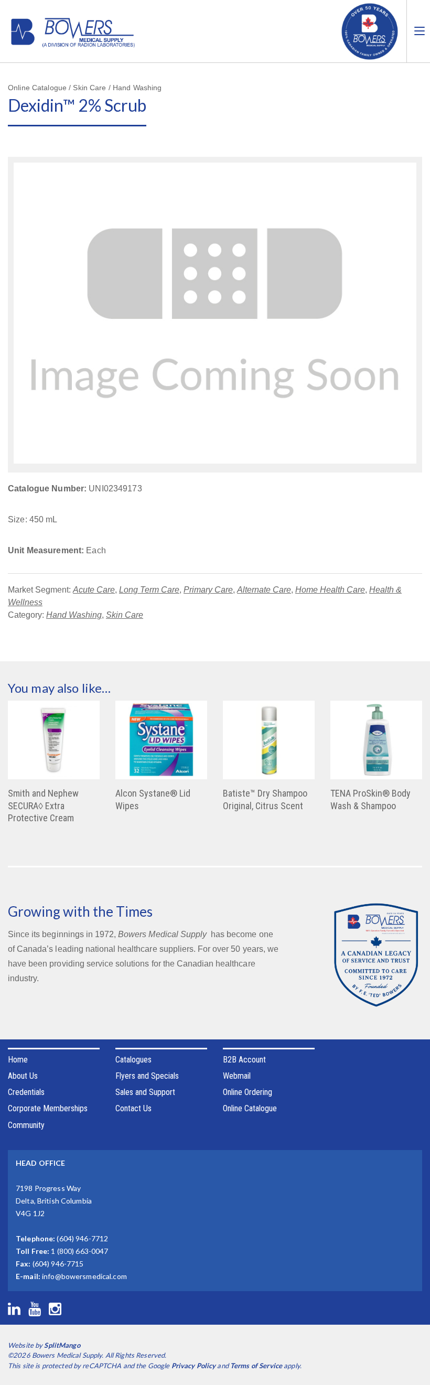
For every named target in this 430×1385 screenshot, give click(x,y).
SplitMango (62, 1345)
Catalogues (133, 1060)
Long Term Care (149, 589)
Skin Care (124, 614)
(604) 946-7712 (82, 1238)
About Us (23, 1076)
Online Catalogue (250, 1108)
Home (18, 1060)
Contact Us (133, 1108)
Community (26, 1125)
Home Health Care (330, 589)
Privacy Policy (193, 1365)
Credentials (26, 1092)
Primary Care (208, 589)
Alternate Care (264, 589)
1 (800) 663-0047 (79, 1251)
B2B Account (244, 1060)
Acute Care (94, 589)
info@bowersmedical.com (84, 1276)
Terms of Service (256, 1365)
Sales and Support (145, 1092)
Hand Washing (74, 614)
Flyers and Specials (147, 1076)
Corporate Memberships (48, 1108)
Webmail (237, 1076)
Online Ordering (247, 1092)
